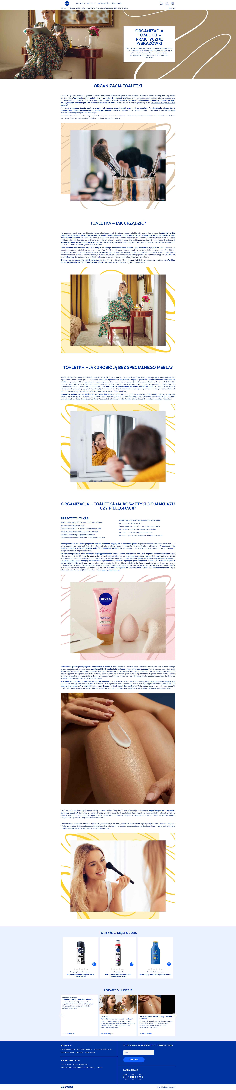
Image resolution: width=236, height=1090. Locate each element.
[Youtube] (133, 1077)
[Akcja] (172, 4)
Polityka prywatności (84, 1049)
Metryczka (79, 1052)
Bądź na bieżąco (130, 1070)
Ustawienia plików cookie (103, 1049)
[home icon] (61, 8)
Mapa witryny (90, 1052)
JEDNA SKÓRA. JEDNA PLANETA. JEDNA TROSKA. (78, 1067)
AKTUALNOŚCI (103, 3)
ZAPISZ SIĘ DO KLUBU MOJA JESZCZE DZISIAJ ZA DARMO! (148, 1045)
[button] (94, 964)
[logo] (67, 4)
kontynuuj (134, 1059)
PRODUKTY (80, 3)
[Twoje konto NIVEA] (167, 4)
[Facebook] (126, 1077)
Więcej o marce (70, 1061)
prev (61, 1015)
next (174, 1015)
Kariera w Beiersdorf (80, 1064)
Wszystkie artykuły (67, 1052)
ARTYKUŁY (91, 3)
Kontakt (99, 1067)
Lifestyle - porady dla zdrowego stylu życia (83, 8)
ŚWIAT (117, 3)
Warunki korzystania (68, 1049)
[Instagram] (140, 1077)
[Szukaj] (161, 4)
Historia (66, 1064)
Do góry (172, 8)
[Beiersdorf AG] (67, 1087)
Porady (66, 8)
